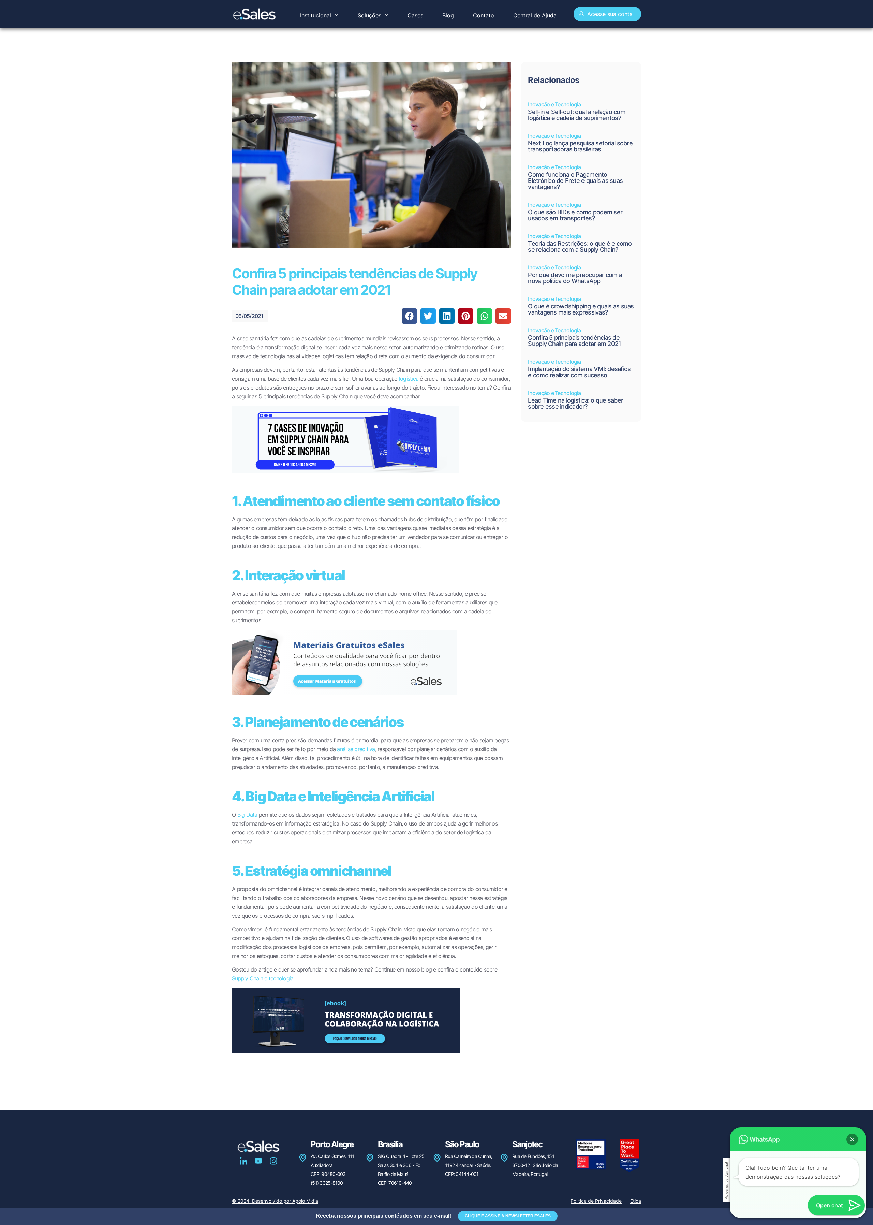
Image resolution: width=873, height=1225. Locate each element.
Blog (448, 15)
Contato (483, 15)
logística (408, 378)
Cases (415, 15)
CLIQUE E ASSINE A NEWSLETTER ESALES (508, 1216)
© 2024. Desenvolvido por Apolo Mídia (275, 1201)
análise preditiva (355, 749)
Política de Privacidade (596, 1201)
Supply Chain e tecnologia (262, 978)
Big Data (246, 814)
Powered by (726, 1180)
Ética (635, 1201)
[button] (409, 316)
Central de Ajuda (535, 15)
